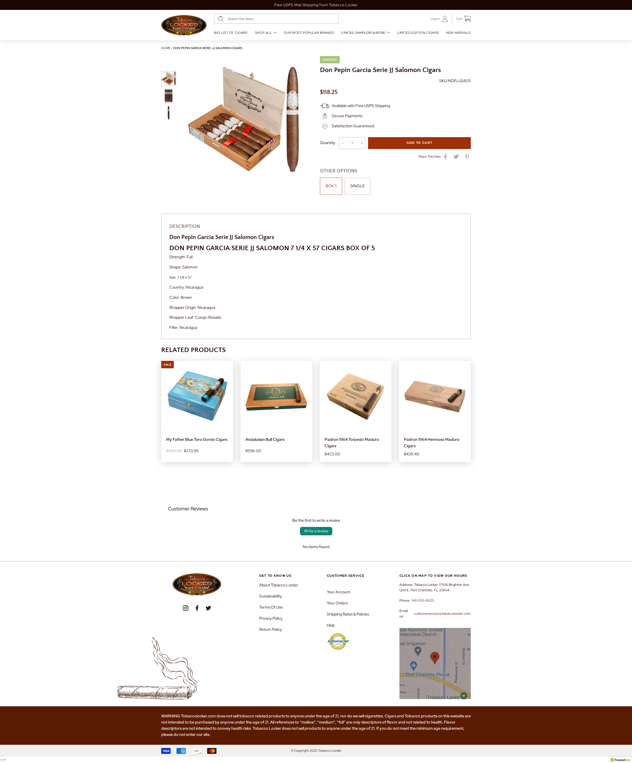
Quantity (327, 142)
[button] (461, 19)
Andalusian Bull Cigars (264, 439)
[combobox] (276, 19)
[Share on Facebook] (445, 156)
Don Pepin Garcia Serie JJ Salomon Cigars (207, 48)
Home (165, 48)
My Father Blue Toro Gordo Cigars (196, 439)
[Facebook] (197, 608)
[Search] (221, 19)
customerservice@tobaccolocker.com (442, 613)
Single (357, 185)
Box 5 (331, 185)
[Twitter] (208, 608)
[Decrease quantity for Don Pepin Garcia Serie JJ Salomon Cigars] (342, 143)
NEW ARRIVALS (458, 33)
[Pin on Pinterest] (467, 156)
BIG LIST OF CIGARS (231, 33)
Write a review (316, 531)
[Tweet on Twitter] (456, 156)
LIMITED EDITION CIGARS (418, 33)
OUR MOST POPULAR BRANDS (309, 33)
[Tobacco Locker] (184, 25)
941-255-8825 (423, 600)
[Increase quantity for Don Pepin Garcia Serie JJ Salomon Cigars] (361, 143)
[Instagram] (185, 608)
